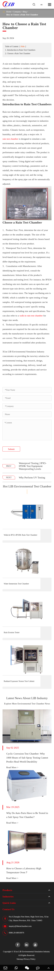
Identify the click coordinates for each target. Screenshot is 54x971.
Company (17, 12)
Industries (8, 896)
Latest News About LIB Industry (27, 698)
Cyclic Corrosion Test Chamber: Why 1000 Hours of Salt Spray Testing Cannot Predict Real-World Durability (27, 757)
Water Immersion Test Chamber (16, 584)
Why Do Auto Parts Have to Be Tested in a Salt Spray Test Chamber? (27, 815)
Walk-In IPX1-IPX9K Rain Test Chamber (20, 535)
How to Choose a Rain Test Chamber (22, 15)
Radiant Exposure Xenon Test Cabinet (19, 681)
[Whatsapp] (16, 968)
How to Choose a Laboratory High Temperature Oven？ (23, 870)
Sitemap (20, 959)
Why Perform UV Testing (32, 477)
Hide (23, 46)
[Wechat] (27, 968)
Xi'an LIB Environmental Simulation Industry (32, 951)
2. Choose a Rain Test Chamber (17, 53)
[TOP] (48, 968)
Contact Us (8, 909)
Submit (11, 449)
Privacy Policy (29, 959)
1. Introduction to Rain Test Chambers (20, 50)
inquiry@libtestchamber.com (20, 926)
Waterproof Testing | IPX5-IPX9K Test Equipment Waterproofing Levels (32, 466)
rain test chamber (10, 139)
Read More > (12, 767)
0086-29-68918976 (16, 933)
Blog (25, 12)
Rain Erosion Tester (11, 632)
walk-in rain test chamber (31, 315)
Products (7, 890)
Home (8, 12)
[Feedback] (37, 968)
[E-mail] (5, 968)
